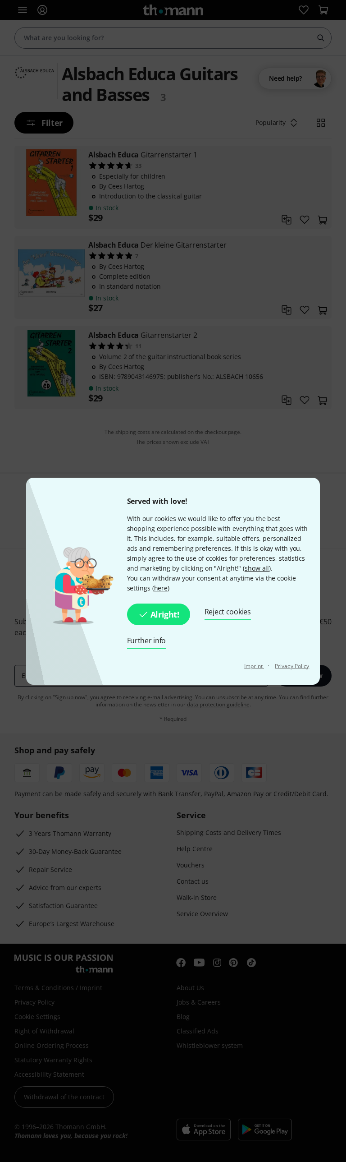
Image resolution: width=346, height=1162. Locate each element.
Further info (146, 641)
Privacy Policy (292, 666)
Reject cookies (228, 612)
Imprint (254, 666)
